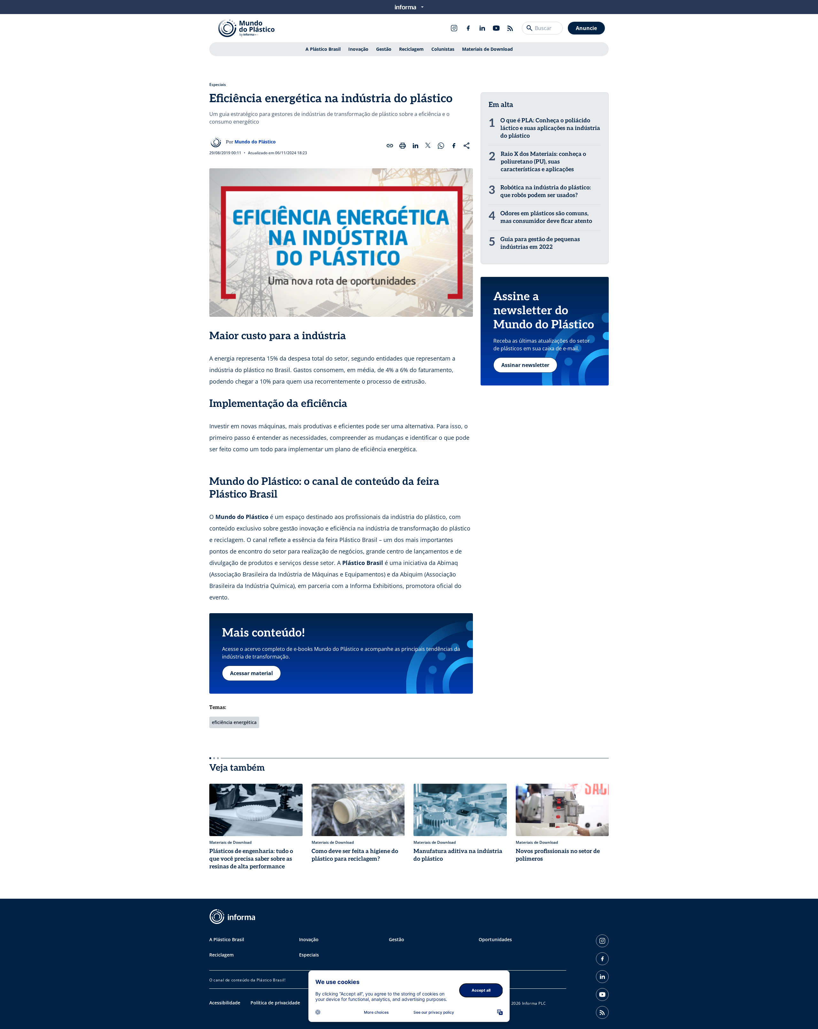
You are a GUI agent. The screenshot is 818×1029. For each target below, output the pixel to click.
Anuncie (586, 28)
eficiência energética (234, 722)
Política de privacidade (275, 1003)
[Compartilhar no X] (428, 145)
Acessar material (251, 673)
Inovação (358, 49)
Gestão (383, 49)
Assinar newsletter (525, 365)
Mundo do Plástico (255, 142)
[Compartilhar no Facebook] (453, 145)
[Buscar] (529, 28)
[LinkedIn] (482, 28)
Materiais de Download (487, 49)
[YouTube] (496, 28)
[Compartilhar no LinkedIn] (415, 145)
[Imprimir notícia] (402, 145)
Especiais (217, 84)
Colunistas (442, 49)
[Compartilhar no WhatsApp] (441, 145)
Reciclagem (411, 49)
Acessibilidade (224, 1003)
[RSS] (510, 28)
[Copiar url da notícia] (389, 145)
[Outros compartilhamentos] (466, 145)
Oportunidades (495, 939)
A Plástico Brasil (323, 49)
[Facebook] (468, 28)
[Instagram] (454, 28)
